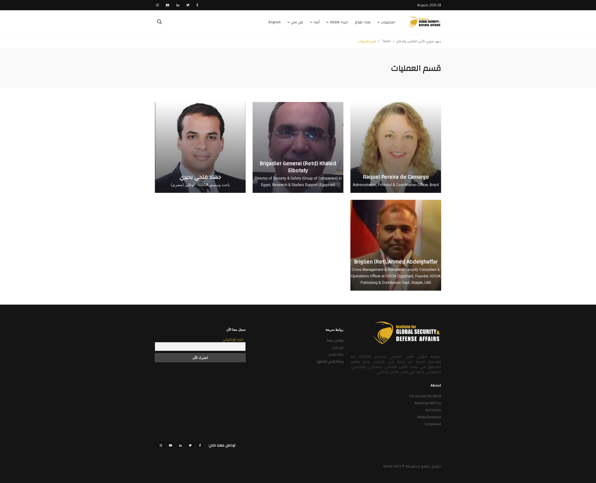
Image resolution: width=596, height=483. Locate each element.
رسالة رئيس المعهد (329, 361)
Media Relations (429, 417)
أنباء (316, 22)
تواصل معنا (335, 340)
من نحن (297, 22)
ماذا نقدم (363, 22)
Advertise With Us (427, 403)
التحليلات (388, 22)
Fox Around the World (425, 396)
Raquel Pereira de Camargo (396, 177)
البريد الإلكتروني (233, 339)
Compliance (432, 424)
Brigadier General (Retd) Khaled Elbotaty (298, 167)
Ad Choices (433, 410)
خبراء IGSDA (339, 22)
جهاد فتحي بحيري (200, 177)
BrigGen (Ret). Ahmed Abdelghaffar (396, 262)
